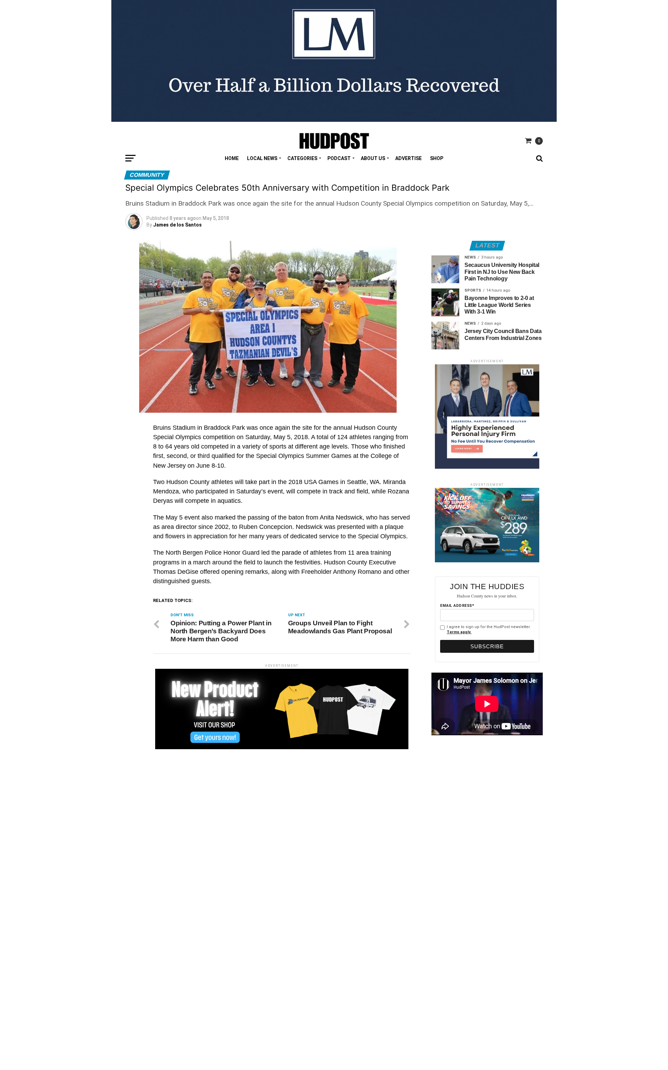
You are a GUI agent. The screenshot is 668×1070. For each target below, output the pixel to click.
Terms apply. (459, 632)
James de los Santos (177, 225)
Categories (302, 158)
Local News (262, 158)
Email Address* (457, 606)
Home (232, 158)
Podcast (339, 158)
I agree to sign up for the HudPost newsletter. (489, 629)
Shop (436, 158)
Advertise (408, 158)
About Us (373, 158)
